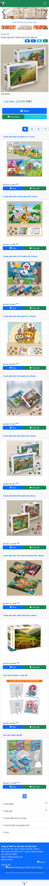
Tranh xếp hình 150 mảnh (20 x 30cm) (19, 376)
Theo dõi (35, 188)
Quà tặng (8, 804)
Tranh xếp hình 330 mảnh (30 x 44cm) (19, 436)
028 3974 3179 (17, 851)
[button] (38, 10)
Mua (26, 111)
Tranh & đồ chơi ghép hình (17, 825)
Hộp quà (8, 811)
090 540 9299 (37, 851)
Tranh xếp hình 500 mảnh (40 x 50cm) (19, 496)
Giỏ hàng (14, 116)
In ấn (6, 832)
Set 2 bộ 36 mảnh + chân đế (15, 675)
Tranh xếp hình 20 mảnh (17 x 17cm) (19, 137)
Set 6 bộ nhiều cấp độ (12, 735)
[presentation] (4, 12)
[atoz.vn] (41, 862)
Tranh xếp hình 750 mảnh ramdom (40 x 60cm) (23, 555)
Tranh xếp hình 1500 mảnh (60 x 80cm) (20, 615)
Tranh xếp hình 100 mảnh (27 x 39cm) (19, 316)
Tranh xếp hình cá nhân (15, 818)
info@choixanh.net (15, 857)
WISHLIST (37, 116)
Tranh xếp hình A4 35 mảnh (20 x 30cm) (20, 196)
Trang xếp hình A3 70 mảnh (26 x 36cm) (20, 256)
